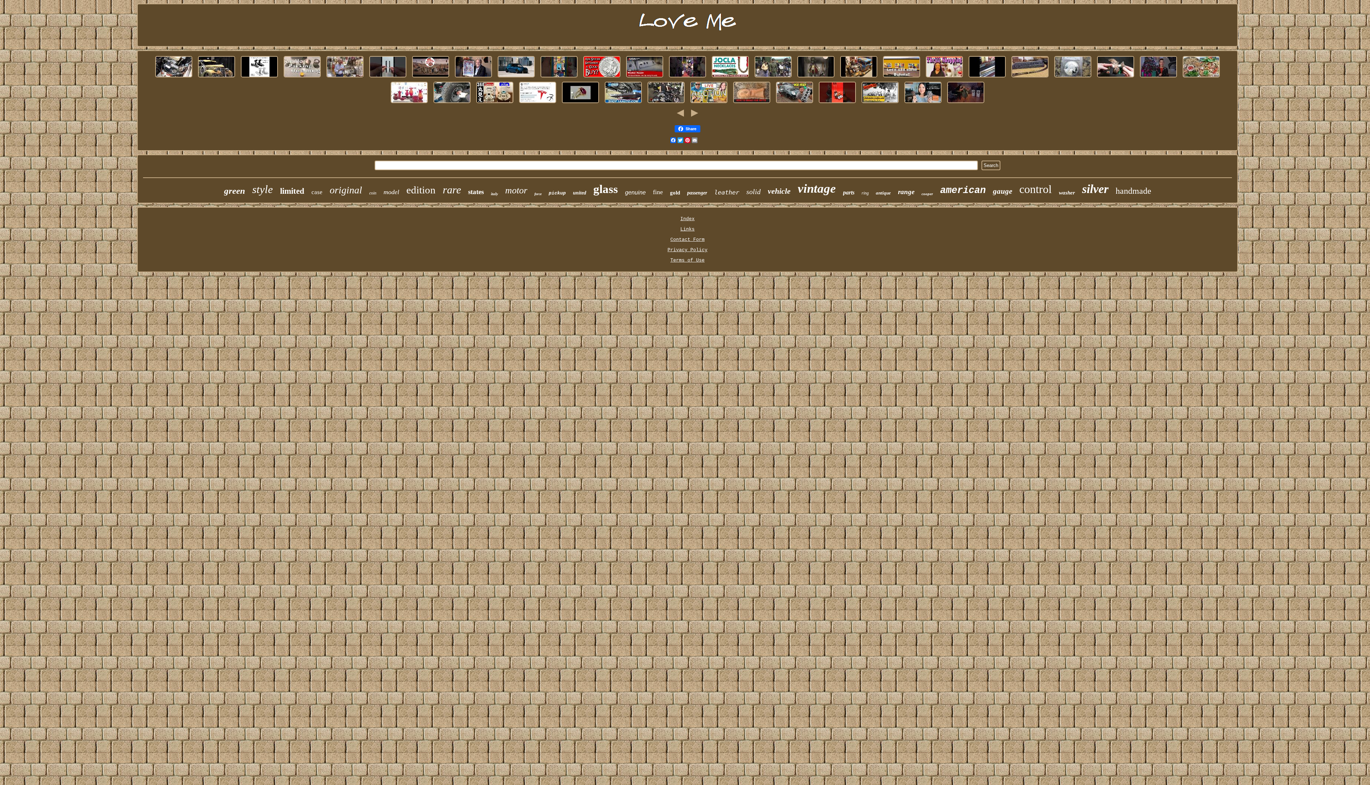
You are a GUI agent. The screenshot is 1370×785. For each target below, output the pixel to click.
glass (605, 189)
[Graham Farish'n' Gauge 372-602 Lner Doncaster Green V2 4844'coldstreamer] (1030, 77)
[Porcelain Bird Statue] (1116, 77)
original (346, 190)
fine (658, 192)
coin (372, 193)
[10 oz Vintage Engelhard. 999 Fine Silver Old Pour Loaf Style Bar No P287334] (966, 103)
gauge (1002, 191)
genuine (635, 192)
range (906, 192)
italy (494, 194)
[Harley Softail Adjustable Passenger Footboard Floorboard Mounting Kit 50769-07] (259, 77)
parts (848, 192)
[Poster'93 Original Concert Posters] (473, 77)
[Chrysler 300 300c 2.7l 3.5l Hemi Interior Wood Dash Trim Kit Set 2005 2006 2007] (623, 103)
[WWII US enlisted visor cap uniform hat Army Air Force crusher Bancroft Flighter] (773, 77)
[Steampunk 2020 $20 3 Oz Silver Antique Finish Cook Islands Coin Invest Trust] (602, 77)
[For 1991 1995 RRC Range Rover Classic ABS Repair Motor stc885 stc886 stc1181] (174, 77)
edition (421, 190)
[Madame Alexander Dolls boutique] (944, 77)
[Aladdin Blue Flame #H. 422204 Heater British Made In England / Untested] (495, 103)
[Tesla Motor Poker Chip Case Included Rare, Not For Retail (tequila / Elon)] (538, 103)
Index (687, 219)
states (476, 192)
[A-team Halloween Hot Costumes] (687, 77)
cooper (927, 194)
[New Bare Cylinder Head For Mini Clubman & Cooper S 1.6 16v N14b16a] (795, 103)
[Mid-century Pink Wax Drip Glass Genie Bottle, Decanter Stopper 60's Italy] (302, 77)
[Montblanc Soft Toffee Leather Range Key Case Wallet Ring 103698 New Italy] (923, 103)
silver (1095, 189)
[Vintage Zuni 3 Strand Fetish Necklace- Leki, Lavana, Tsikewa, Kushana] (730, 77)
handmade (1133, 191)
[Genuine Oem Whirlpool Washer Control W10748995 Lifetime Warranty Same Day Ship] (645, 77)
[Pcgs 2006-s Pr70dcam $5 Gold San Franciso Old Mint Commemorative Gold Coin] (1158, 77)
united (579, 193)
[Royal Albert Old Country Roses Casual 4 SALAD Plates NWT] (1201, 77)
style (262, 189)
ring (865, 193)
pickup (557, 193)
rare (452, 190)
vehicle (779, 191)
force (538, 194)
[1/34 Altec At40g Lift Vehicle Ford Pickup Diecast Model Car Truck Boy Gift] (859, 77)
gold (675, 193)
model (391, 192)
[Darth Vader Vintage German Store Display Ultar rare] (709, 103)
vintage (817, 189)
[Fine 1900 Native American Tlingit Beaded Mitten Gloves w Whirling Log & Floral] (752, 103)
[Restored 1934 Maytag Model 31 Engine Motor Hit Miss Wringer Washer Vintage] (987, 77)
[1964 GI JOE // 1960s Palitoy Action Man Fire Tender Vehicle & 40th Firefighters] (431, 77)
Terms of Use (687, 260)
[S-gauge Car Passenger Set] (902, 77)
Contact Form (687, 239)
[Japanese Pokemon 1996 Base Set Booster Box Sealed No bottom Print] (559, 77)
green (234, 191)
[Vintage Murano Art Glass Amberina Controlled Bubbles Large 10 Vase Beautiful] (409, 103)
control (1035, 189)
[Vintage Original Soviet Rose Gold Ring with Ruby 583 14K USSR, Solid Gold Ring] (580, 103)
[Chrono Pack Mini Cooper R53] (516, 77)
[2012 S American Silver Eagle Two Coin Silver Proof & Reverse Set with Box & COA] (1073, 77)
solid (753, 192)
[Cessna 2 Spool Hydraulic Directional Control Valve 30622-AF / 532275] (837, 103)
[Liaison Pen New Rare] (388, 77)
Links (687, 229)
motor (516, 190)
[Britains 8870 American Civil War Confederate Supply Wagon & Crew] (880, 103)
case (317, 192)
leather (726, 192)
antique (883, 193)
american (963, 190)
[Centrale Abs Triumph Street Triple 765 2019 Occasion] (666, 103)
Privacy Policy (687, 250)
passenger (697, 193)
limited (292, 191)
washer (1067, 193)
